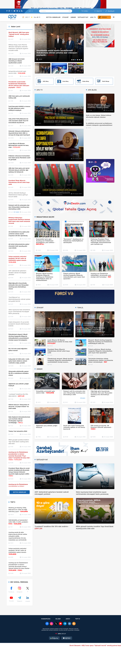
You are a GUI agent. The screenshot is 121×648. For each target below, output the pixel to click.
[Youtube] (14, 11)
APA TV (93, 17)
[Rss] (21, 11)
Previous (37, 43)
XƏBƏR (73, 17)
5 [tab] (79, 59)
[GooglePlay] (54, 638)
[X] (12, 11)
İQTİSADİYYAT (83, 17)
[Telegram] (17, 11)
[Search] (69, 11)
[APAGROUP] (60, 633)
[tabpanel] (59, 43)
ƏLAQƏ (57, 619)
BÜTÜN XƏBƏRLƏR (53, 17)
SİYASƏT (65, 17)
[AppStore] (66, 638)
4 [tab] (77, 59)
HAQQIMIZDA (45, 619)
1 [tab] (71, 59)
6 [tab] (81, 59)
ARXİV (68, 619)
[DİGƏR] (112, 17)
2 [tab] (73, 59)
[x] (56, 624)
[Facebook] (47, 624)
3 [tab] (75, 59)
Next (81, 43)
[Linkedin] (19, 11)
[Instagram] (9, 11)
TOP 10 (77, 619)
